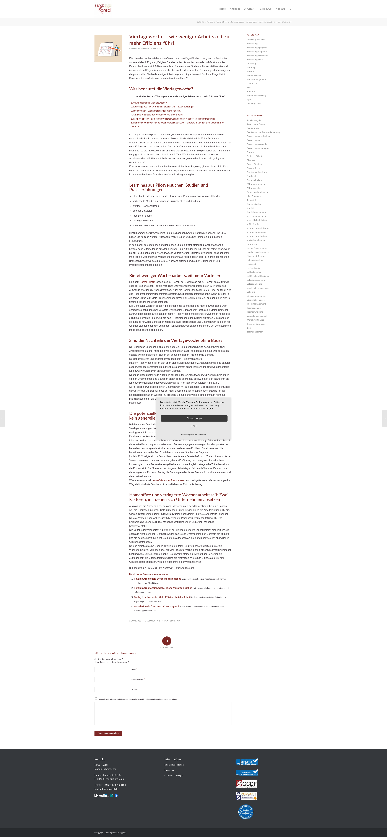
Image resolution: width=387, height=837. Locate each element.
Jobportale (252, 200)
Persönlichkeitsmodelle (258, 252)
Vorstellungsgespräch (257, 316)
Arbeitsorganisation (140, 48)
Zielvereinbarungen (256, 324)
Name (134, 669)
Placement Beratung (256, 256)
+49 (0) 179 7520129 (115, 785)
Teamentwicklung (255, 312)
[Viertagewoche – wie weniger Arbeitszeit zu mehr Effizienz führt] (108, 48)
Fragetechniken (254, 180)
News (249, 87)
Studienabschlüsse (256, 300)
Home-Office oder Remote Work (168, 480)
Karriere (250, 71)
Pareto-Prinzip (147, 282)
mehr (194, 425)
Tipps (249, 99)
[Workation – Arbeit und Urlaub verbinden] (2, 418)
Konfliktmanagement (256, 79)
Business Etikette (255, 156)
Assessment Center (256, 124)
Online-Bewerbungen (257, 248)
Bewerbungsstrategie (257, 144)
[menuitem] (222, 9)
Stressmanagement (256, 296)
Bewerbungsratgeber (257, 51)
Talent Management (256, 304)
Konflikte (251, 208)
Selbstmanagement (256, 280)
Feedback (251, 176)
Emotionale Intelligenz (257, 172)
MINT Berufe (253, 224)
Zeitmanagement (255, 332)
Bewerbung (252, 43)
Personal (158, 48)
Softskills (251, 292)
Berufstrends (253, 128)
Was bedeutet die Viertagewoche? (149, 102)
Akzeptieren (194, 418)
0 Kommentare (152, 621)
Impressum (169, 770)
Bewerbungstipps (255, 59)
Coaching (251, 63)
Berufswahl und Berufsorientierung (263, 132)
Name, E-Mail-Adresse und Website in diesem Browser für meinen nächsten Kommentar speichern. (138, 699)
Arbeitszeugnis (254, 120)
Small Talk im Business (257, 288)
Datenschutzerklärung (174, 765)
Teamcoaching (254, 308)
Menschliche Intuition (257, 220)
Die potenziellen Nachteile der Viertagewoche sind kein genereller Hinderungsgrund (173, 118)
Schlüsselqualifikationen (258, 276)
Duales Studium (254, 164)
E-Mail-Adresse (138, 679)
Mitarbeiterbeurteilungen (258, 228)
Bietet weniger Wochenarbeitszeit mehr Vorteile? (156, 110)
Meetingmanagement (257, 216)
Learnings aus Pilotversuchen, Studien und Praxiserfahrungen (162, 106)
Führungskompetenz (257, 184)
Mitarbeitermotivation (257, 236)
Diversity (251, 160)
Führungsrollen (254, 188)
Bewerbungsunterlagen (258, 148)
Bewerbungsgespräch (257, 47)
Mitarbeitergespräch (256, 232)
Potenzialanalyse (255, 260)
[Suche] (290, 9)
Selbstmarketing (254, 284)
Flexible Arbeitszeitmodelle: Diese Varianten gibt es (163, 588)
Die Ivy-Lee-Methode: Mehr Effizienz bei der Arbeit (162, 597)
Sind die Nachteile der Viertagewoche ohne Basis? (157, 114)
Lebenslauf (252, 83)
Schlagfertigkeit (254, 272)
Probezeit (251, 264)
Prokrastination (254, 268)
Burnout (250, 152)
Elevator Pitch (253, 168)
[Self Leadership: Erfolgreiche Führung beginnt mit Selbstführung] (384, 418)
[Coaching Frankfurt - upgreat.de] (103, 9)
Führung (251, 67)
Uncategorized (254, 103)
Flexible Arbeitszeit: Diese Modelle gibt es (157, 578)
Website (135, 689)
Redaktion (174, 621)
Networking (252, 244)
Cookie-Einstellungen (173, 775)
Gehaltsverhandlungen (257, 192)
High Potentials (254, 196)
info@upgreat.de (109, 789)
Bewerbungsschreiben (257, 55)
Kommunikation (254, 75)
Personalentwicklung (256, 95)
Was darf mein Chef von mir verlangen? (156, 606)
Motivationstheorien (256, 240)
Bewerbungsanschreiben (258, 136)
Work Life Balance (255, 320)
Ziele (249, 328)
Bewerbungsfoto (254, 140)
